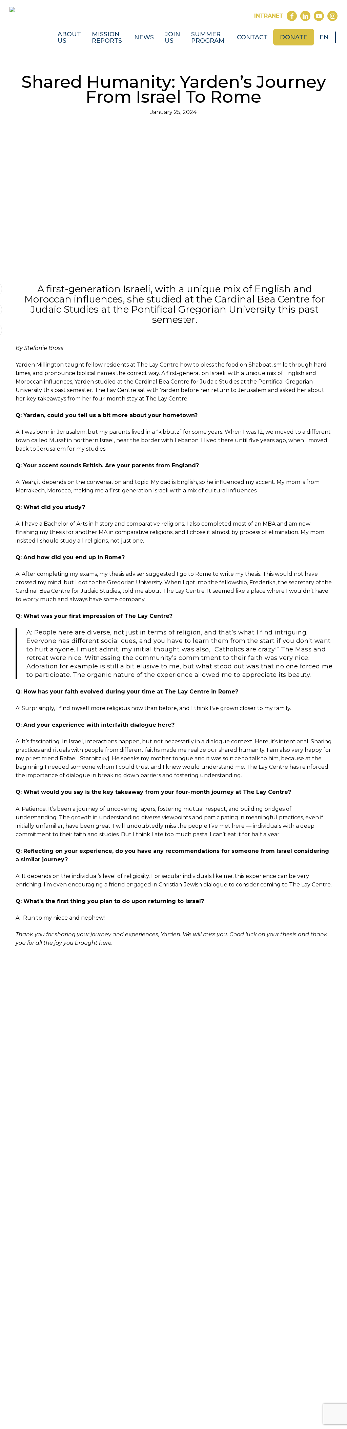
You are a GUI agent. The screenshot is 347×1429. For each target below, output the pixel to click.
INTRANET (268, 16)
